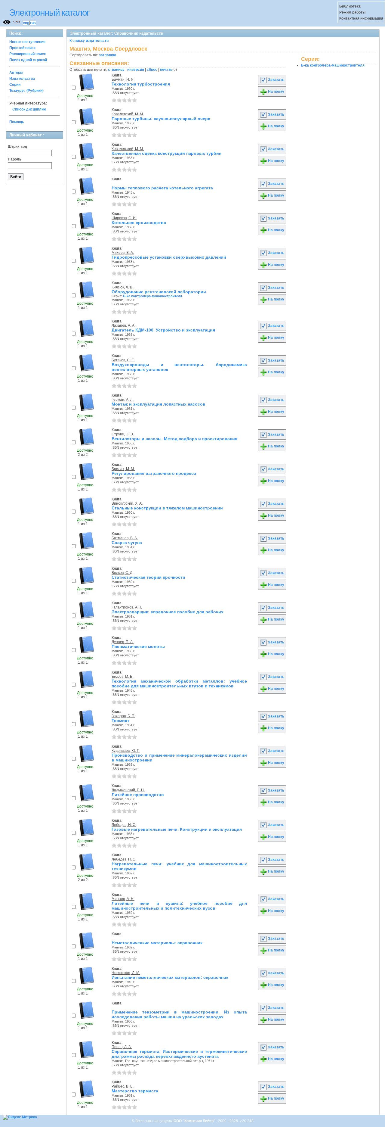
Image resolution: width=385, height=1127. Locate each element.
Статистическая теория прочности (148, 577)
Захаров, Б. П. (123, 716)
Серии (14, 85)
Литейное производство (138, 794)
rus (33, 23)
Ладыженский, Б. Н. (128, 790)
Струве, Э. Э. (123, 434)
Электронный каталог (49, 12)
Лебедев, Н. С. (124, 825)
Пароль (14, 159)
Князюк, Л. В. (122, 287)
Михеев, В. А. (123, 253)
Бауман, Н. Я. (123, 79)
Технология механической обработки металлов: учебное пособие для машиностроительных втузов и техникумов (179, 683)
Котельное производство (139, 222)
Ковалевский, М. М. (128, 114)
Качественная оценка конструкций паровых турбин (166, 153)
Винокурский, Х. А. (127, 503)
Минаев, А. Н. (123, 899)
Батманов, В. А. (125, 538)
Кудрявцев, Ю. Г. (126, 751)
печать (166, 69)
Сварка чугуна (127, 542)
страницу (116, 69)
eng (26, 23)
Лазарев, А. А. (123, 325)
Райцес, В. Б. (123, 1086)
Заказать (275, 80)
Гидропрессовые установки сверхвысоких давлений (169, 257)
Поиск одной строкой (28, 60)
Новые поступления (27, 42)
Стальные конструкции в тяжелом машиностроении (167, 508)
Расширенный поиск (27, 54)
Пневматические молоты (138, 646)
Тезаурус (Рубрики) (26, 91)
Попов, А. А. (122, 1047)
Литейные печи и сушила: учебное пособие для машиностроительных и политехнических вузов (179, 906)
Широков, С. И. (124, 218)
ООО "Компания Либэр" (195, 1121)
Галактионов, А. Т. (127, 607)
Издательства (22, 78)
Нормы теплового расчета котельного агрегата (162, 187)
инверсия (135, 69)
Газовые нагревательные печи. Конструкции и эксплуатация (177, 829)
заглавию (107, 55)
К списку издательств (89, 41)
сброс (152, 69)
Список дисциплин (29, 109)
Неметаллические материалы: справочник (157, 942)
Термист (120, 720)
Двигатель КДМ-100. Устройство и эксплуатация (163, 330)
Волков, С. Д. (122, 573)
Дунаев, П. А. (123, 642)
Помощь (16, 122)
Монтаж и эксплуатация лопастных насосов (158, 404)
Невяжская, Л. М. (126, 973)
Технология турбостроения (141, 84)
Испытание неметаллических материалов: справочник (170, 977)
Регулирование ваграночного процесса (154, 473)
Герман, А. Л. (123, 399)
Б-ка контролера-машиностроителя (152, 296)
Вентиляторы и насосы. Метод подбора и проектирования (174, 438)
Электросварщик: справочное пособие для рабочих (167, 611)
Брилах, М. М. (123, 469)
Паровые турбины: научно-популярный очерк (161, 118)
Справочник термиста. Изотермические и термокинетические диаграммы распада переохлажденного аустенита (179, 1054)
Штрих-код (17, 147)
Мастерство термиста (135, 1090)
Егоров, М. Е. (122, 676)
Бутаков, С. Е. (123, 360)
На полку (275, 91)
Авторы (16, 72)
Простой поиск (22, 48)
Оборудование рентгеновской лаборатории (159, 291)
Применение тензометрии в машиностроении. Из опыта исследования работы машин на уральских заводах (179, 1014)
